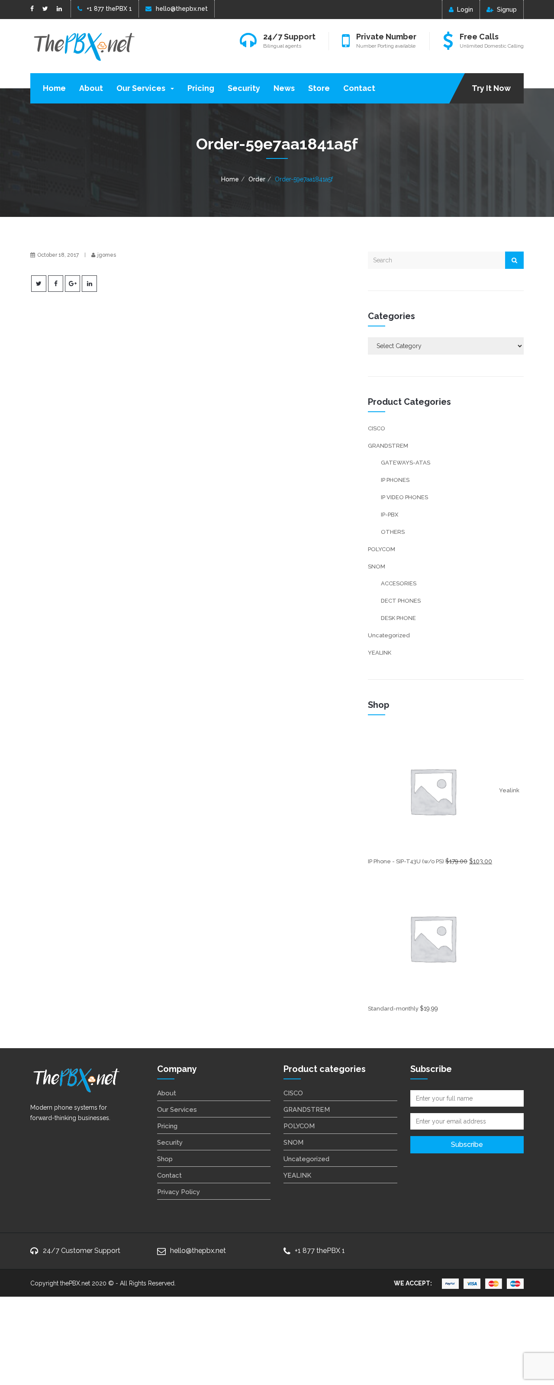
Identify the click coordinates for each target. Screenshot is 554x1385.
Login (465, 9)
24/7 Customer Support (81, 1250)
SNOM (376, 566)
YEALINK (379, 652)
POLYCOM (381, 549)
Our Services (141, 88)
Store (319, 88)
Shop (165, 1159)
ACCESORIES (398, 583)
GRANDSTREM (388, 445)
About (91, 88)
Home (54, 88)
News (284, 88)
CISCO (376, 428)
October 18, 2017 (58, 255)
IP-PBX (389, 514)
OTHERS (393, 532)
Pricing (200, 88)
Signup (507, 9)
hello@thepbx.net (182, 8)
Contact (359, 88)
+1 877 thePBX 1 (109, 8)
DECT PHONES (401, 600)
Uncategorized (389, 635)
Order (256, 179)
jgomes (106, 255)
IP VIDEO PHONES (404, 497)
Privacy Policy (178, 1192)
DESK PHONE (398, 618)
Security (244, 88)
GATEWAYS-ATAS (405, 462)
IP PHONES (395, 480)
